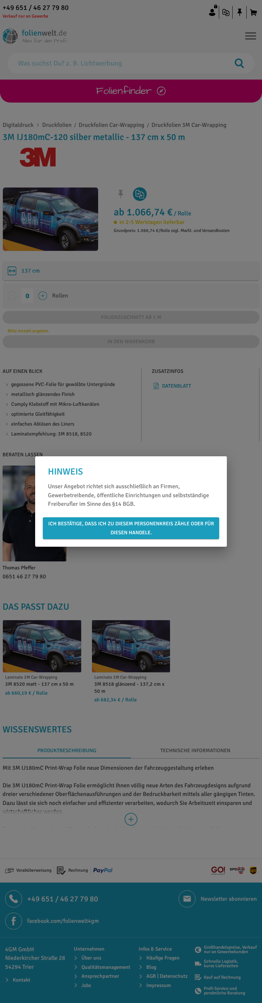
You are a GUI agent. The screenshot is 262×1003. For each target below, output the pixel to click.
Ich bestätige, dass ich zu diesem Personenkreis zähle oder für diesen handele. (131, 528)
